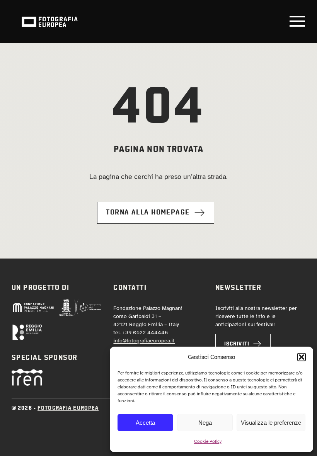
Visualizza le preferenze (271, 422)
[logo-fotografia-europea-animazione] (49, 16)
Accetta (145, 422)
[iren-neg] (27, 372)
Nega (205, 422)
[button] (301, 357)
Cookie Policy (208, 441)
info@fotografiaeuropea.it (144, 340)
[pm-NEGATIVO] (33, 305)
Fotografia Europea (68, 408)
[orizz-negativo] (27, 327)
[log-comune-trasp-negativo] (80, 302)
